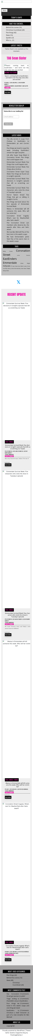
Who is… (9, 40)
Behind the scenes (12, 27)
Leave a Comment (9, 456)
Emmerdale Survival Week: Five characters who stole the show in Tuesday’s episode (18, 190)
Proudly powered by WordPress (13, 1030)
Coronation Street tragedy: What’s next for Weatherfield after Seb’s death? (18, 218)
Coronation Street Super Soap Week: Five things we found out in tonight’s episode (18, 174)
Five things (9, 33)
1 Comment (7, 87)
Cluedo (11, 251)
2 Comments (24, 999)
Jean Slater (25, 86)
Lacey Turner (27, 266)
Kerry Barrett (8, 453)
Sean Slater (23, 268)
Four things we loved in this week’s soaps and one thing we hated (18, 1005)
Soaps (28, 268)
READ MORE (7, 92)
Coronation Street (13, 953)
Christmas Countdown (14, 30)
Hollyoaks (6, 266)
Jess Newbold (24, 789)
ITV (11, 266)
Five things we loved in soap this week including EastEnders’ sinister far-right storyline (18, 150)
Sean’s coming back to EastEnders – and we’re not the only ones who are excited (16, 77)
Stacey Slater (6, 270)
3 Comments (24, 994)
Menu (4, 10)
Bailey (4, 251)
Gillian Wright (18, 86)
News (8, 35)
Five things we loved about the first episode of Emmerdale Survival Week (18, 204)
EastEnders (11, 86)
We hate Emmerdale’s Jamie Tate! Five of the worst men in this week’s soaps (18, 239)
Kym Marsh (20, 266)
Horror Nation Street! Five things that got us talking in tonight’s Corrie (18, 197)
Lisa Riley (5, 268)
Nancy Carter (11, 268)
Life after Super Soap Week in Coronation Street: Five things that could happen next (18, 157)
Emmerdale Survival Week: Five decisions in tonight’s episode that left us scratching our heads (17, 447)
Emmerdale (10, 262)
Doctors (28, 255)
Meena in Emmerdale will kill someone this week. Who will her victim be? (18, 211)
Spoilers (9, 38)
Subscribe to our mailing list (13, 111)
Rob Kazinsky (17, 268)
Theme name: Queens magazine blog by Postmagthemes (18, 1033)
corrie (18, 255)
